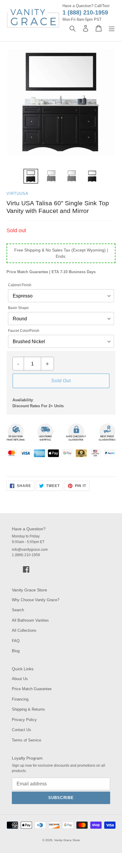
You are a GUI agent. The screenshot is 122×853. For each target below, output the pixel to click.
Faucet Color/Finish (23, 331)
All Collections (24, 630)
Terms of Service (26, 740)
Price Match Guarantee (32, 689)
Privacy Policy (24, 719)
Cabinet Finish (19, 285)
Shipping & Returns (28, 709)
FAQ (16, 641)
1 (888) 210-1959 (85, 12)
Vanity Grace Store (67, 840)
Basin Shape (18, 308)
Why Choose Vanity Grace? (35, 600)
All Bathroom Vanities (30, 620)
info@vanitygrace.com (30, 550)
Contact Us (21, 730)
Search (18, 610)
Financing (20, 699)
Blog (16, 651)
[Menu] (111, 28)
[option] (31, 176)
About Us (20, 679)
